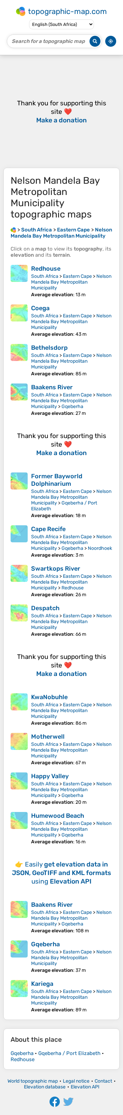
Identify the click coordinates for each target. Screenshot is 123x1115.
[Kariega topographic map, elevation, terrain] (19, 996)
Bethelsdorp (49, 347)
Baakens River (52, 387)
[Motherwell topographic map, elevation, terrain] (19, 749)
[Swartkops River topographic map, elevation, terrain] (19, 581)
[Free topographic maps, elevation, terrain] (13, 230)
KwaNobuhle (49, 697)
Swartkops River (55, 568)
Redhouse (45, 268)
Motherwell (48, 736)
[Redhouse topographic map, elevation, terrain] (19, 281)
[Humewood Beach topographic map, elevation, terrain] (19, 828)
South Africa (44, 276)
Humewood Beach (57, 815)
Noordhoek (100, 548)
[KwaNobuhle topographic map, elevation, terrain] (19, 709)
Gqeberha (72, 406)
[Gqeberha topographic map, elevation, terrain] (19, 956)
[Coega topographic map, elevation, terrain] (19, 320)
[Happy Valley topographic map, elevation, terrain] (19, 788)
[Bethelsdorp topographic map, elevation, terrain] (19, 360)
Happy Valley (50, 776)
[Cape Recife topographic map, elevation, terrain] (19, 541)
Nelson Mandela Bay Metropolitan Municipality (71, 282)
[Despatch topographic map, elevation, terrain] (19, 620)
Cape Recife (48, 529)
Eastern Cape (77, 276)
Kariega (42, 984)
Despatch (45, 608)
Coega (40, 308)
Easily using (61, 872)
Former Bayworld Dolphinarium (56, 479)
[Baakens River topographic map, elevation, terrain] (19, 399)
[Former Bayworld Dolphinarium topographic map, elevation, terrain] (19, 495)
